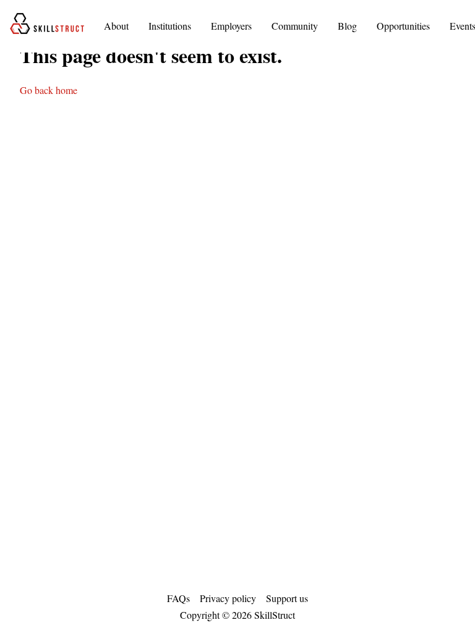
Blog (347, 25)
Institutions (169, 25)
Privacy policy (228, 598)
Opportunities (403, 25)
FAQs (178, 598)
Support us (287, 598)
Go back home (48, 89)
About (116, 25)
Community (295, 25)
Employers (231, 25)
